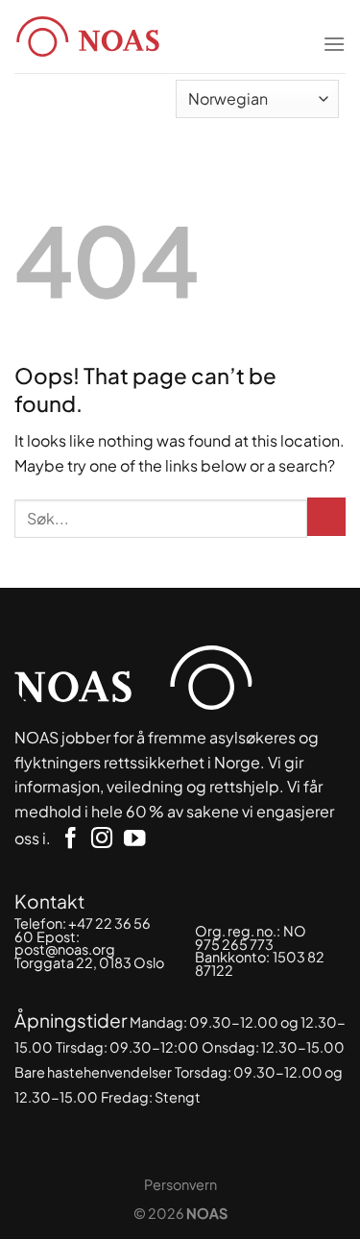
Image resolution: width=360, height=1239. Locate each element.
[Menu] (334, 31)
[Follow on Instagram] (101, 840)
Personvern (180, 1184)
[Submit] (326, 517)
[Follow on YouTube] (134, 840)
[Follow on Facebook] (70, 840)
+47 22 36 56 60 (82, 929)
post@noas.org (64, 949)
